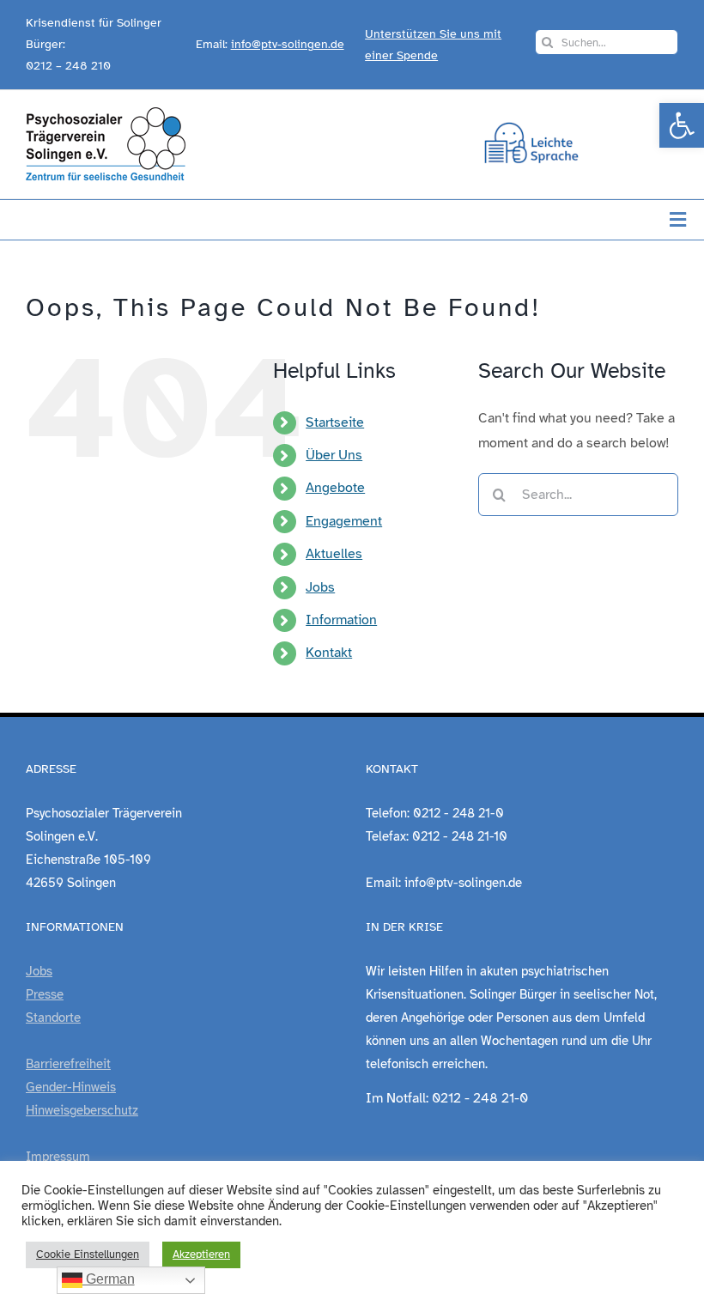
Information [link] (341, 620)
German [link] (108, 1279)
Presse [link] (45, 994)
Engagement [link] (344, 521)
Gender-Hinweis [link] (71, 1087)
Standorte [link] (53, 1017)
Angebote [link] (335, 487)
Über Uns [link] (334, 455)
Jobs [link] (320, 587)
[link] (681, 125)
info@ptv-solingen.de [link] (287, 44)
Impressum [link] (58, 1156)
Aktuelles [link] (334, 553)
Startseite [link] (335, 422)
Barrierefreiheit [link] (68, 1064)
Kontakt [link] (329, 652)
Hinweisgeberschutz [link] (82, 1110)
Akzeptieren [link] (201, 1254)
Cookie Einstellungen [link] (87, 1254)
